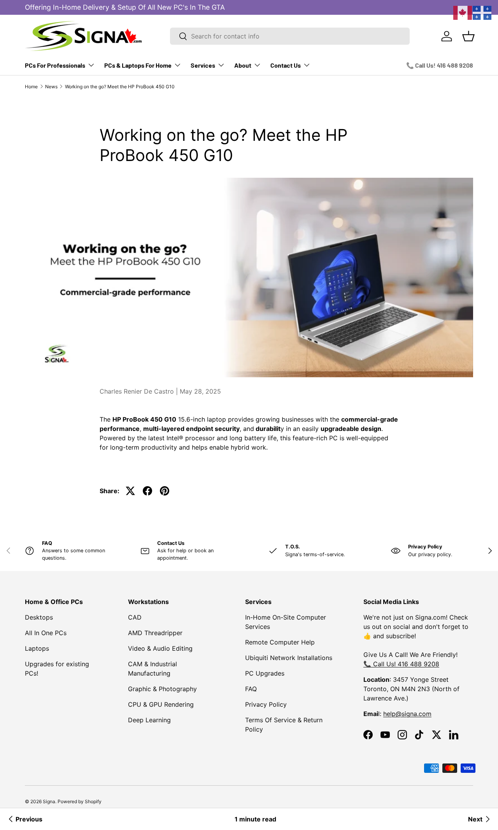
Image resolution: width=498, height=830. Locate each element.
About (242, 65)
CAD (135, 617)
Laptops (37, 648)
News (51, 86)
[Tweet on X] (130, 490)
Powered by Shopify (80, 801)
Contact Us (285, 65)
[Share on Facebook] (147, 490)
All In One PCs (46, 633)
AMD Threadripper (155, 633)
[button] (468, 36)
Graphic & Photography (162, 689)
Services (203, 65)
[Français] (482, 12)
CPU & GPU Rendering (161, 704)
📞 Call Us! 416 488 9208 (439, 65)
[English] (463, 12)
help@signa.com (407, 714)
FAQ (251, 689)
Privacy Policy (266, 704)
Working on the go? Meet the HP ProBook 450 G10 (120, 86)
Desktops (39, 617)
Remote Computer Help (280, 642)
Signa (49, 801)
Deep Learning (149, 720)
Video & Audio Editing (160, 648)
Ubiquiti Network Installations (288, 658)
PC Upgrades (264, 673)
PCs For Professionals (55, 65)
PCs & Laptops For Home (138, 65)
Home (31, 86)
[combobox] (290, 36)
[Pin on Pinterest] (164, 490)
